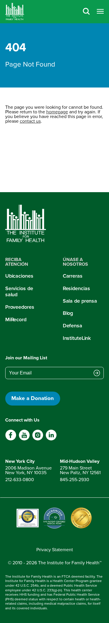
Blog (68, 313)
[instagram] (37, 439)
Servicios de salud (19, 292)
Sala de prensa (80, 301)
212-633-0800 (19, 479)
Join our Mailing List (26, 358)
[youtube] (24, 439)
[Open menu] (100, 12)
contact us (30, 121)
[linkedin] (51, 439)
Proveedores (19, 307)
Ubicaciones (19, 276)
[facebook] (11, 439)
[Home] (14, 11)
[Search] (86, 12)
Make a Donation (32, 398)
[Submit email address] (97, 373)
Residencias (76, 288)
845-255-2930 (74, 479)
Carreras (73, 276)
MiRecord (15, 319)
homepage (57, 111)
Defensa (72, 325)
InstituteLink (77, 338)
